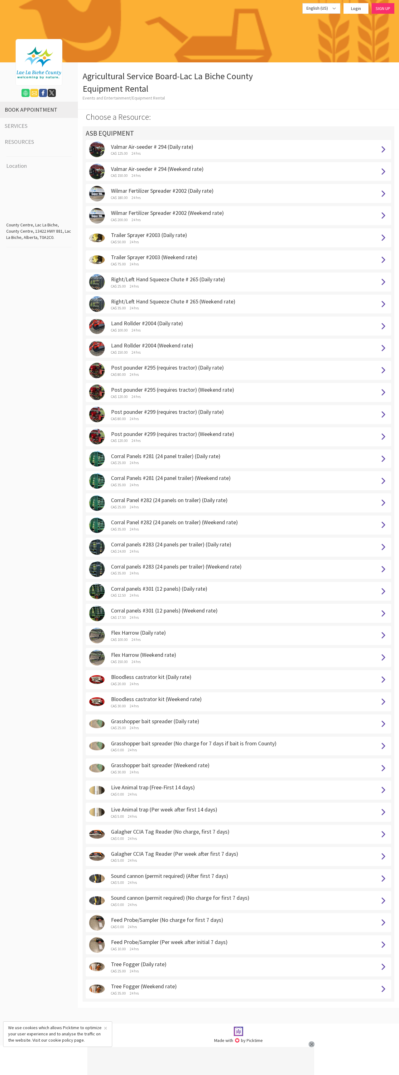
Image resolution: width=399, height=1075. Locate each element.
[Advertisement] (200, 1061)
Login (356, 8)
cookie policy (60, 1040)
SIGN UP (383, 8)
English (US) (317, 8)
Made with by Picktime (238, 1040)
